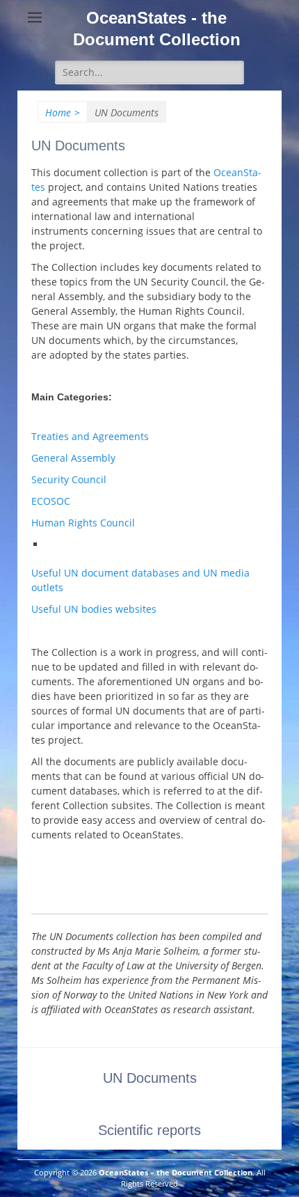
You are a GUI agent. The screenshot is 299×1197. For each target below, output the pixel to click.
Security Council (68, 479)
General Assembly (73, 457)
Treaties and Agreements (90, 436)
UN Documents (150, 1078)
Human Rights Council (83, 522)
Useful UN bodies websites (93, 609)
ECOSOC (50, 501)
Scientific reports (149, 1130)
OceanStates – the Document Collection (175, 1172)
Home (62, 112)
